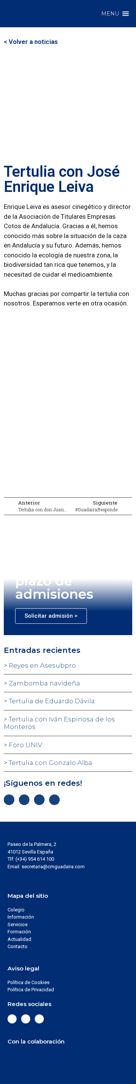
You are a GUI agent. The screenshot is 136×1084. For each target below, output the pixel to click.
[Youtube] (54, 799)
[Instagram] (39, 799)
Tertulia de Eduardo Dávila (51, 701)
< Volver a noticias (31, 41)
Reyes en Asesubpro (41, 665)
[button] (110, 13)
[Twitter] (24, 799)
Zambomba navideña (43, 683)
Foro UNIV (24, 745)
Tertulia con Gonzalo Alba (49, 762)
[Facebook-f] (9, 799)
